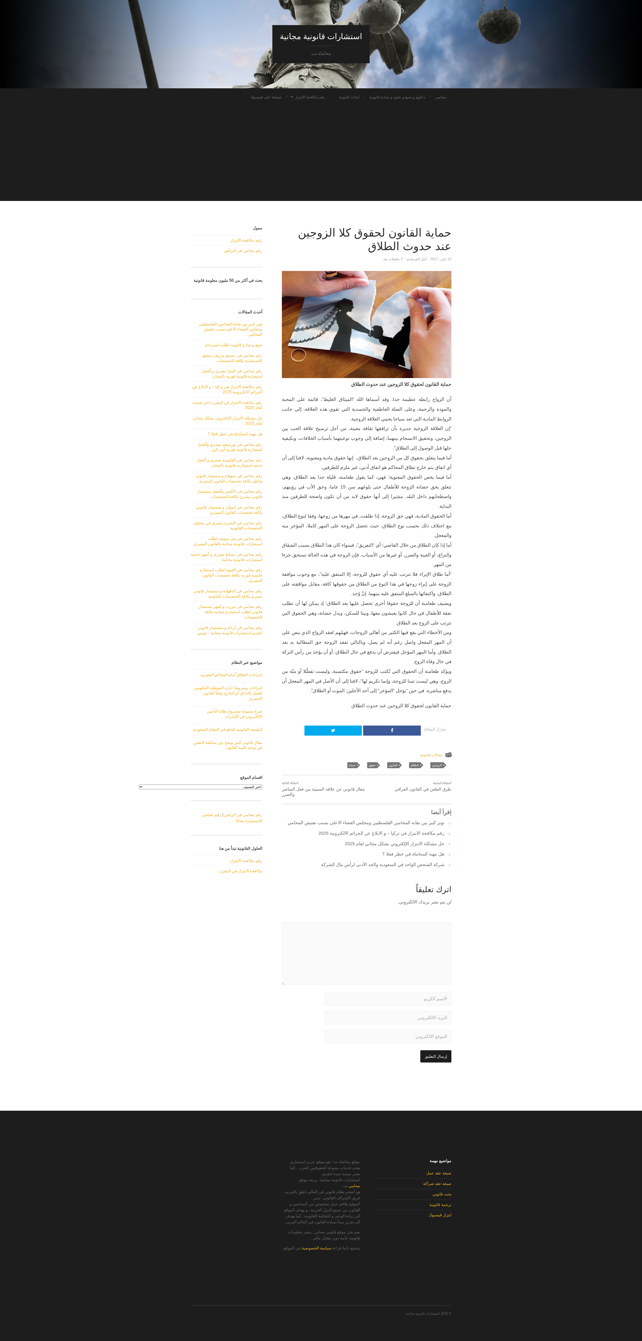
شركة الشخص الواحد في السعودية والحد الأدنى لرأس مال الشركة (382, 864)
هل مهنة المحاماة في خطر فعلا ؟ (413, 854)
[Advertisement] (321, 166)
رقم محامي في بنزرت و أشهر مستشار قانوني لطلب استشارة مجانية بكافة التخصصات (230, 611)
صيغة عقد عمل (438, 1173)
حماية (352, 765)
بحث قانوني (441, 1194)
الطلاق (415, 765)
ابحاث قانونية (349, 97)
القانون (393, 765)
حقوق (372, 765)
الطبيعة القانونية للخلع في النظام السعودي (227, 729)
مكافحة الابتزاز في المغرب (240, 871)
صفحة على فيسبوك (265, 97)
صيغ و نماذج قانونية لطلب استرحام (233, 345)
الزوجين (437, 765)
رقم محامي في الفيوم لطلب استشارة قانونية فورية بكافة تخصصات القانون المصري (231, 575)
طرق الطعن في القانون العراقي (422, 786)
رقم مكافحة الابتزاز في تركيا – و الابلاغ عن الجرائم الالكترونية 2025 (381, 833)
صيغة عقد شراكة (437, 1183)
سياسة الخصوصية (316, 1248)
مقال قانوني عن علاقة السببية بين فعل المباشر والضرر (323, 789)
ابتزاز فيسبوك (440, 1215)
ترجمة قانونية (440, 1205)
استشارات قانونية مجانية (321, 36)
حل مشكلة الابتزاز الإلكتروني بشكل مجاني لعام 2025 (394, 843)
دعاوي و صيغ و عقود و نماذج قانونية (397, 97)
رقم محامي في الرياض (243, 250)
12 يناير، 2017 (440, 259)
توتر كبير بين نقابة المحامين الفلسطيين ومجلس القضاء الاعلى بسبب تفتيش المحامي (366, 822)
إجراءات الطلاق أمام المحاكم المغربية (231, 675)
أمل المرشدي (416, 259)
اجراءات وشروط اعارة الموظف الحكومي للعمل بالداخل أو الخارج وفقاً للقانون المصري (228, 693)
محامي (440, 97)
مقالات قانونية (431, 755)
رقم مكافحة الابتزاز (310, 97)
